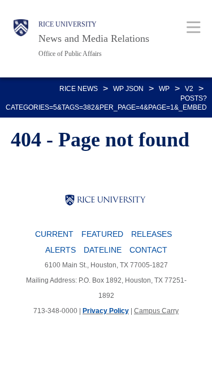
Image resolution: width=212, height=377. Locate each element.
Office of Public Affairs (70, 54)
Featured (102, 234)
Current (54, 234)
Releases (151, 234)
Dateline (103, 249)
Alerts (60, 249)
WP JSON (128, 89)
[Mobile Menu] (194, 27)
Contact (148, 249)
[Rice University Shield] (21, 38)
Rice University (67, 24)
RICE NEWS (78, 89)
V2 (189, 89)
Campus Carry (156, 311)
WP (164, 89)
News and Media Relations (93, 38)
